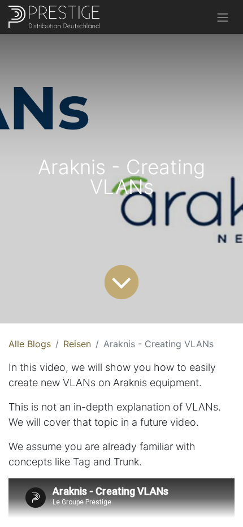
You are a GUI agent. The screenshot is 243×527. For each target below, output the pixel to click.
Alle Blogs (29, 343)
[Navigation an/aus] (223, 17)
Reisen (77, 343)
